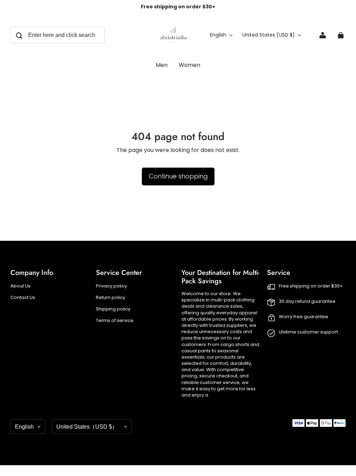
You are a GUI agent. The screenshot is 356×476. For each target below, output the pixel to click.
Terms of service (115, 320)
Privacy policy (111, 286)
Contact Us (22, 297)
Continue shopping (178, 176)
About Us (20, 286)
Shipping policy (113, 309)
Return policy (110, 297)
